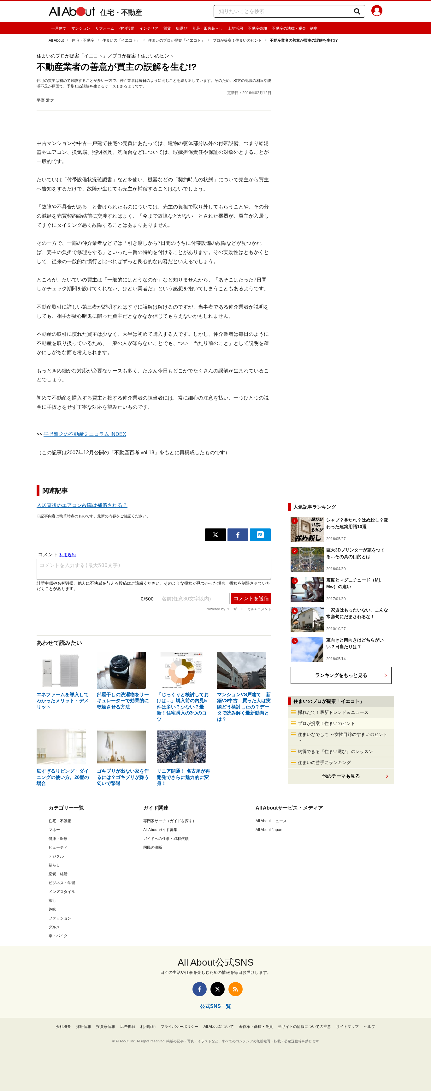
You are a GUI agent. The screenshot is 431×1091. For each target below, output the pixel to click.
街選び (181, 28)
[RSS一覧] (235, 989)
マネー (54, 830)
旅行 (52, 900)
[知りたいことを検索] (357, 11)
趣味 (52, 909)
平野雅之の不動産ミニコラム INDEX (85, 434)
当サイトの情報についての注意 (304, 1026)
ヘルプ (369, 1026)
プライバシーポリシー (179, 1026)
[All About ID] (376, 11)
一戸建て (58, 28)
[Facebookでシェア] (237, 534)
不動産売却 (257, 28)
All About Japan (269, 830)
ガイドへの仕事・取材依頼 (166, 838)
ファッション (60, 918)
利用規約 (148, 1026)
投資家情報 (105, 1026)
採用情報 (83, 1026)
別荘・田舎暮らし (207, 28)
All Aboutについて (219, 1026)
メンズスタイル (62, 891)
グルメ (54, 927)
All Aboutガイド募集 (160, 830)
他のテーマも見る (341, 776)
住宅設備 (126, 28)
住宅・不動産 (121, 12)
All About (56, 40)
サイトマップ (347, 1026)
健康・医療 (58, 838)
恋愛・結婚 (58, 874)
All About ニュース (271, 821)
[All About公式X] (217, 989)
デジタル (56, 856)
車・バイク (58, 936)
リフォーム (104, 28)
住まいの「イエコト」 (121, 40)
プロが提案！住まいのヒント (237, 40)
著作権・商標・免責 (256, 1026)
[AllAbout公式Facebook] (199, 989)
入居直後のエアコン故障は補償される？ (82, 505)
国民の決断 (152, 847)
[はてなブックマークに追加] (260, 534)
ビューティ (58, 847)
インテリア (148, 28)
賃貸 (167, 28)
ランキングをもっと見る (341, 675)
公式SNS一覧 (215, 1006)
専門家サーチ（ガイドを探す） (169, 821)
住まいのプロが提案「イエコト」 (176, 40)
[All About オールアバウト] (72, 12)
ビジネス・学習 (62, 883)
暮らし (54, 865)
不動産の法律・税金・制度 (294, 28)
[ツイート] (215, 534)
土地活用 (235, 28)
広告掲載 (127, 1026)
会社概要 (63, 1026)
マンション (80, 28)
